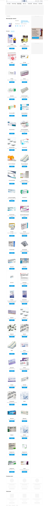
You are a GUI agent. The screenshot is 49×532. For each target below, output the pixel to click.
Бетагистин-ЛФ (24, 147)
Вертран (24, 350)
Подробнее (11, 48)
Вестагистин (12, 367)
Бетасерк (24, 231)
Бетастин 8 (11, 282)
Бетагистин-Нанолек (12, 180)
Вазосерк (12, 299)
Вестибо (24, 367)
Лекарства (10, 505)
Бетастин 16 (12, 266)
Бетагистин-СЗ (24, 197)
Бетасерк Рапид (24, 249)
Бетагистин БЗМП (11, 113)
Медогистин (24, 418)
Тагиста (24, 468)
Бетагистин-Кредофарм (24, 129)
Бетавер (12, 78)
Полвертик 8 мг (12, 468)
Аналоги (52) (12, 31)
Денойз (24, 401)
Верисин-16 (24, 317)
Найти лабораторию (35, 37)
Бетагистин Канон (11, 129)
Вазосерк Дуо (13, 505)
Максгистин (12, 418)
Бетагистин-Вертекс (24, 113)
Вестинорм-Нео (12, 401)
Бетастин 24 (24, 266)
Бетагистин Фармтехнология (24, 214)
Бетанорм (11, 231)
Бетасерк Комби (11, 249)
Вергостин (11, 317)
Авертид (12, 44)
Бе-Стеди (24, 62)
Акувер (24, 44)
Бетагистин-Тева (11, 214)
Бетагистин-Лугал (11, 147)
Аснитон (12, 62)
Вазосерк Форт (24, 299)
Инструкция (8, 31)
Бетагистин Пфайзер (25, 180)
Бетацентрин (24, 282)
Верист (12, 350)
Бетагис (24, 78)
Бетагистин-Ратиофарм (11, 197)
